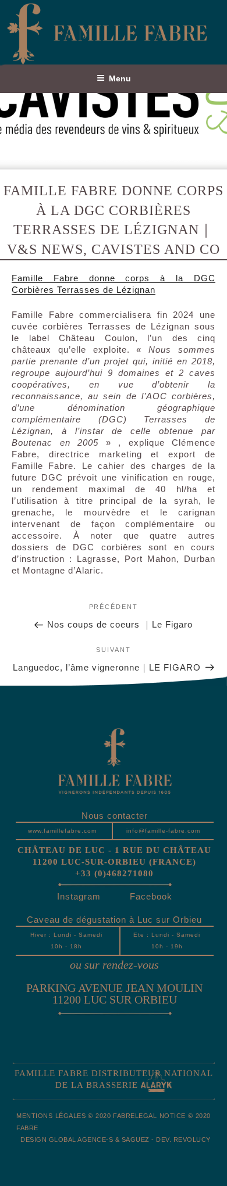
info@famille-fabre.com (163, 830)
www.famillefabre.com (62, 830)
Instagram (79, 896)
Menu (120, 78)
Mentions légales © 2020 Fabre (75, 1115)
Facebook (151, 896)
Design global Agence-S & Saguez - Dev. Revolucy (115, 1139)
